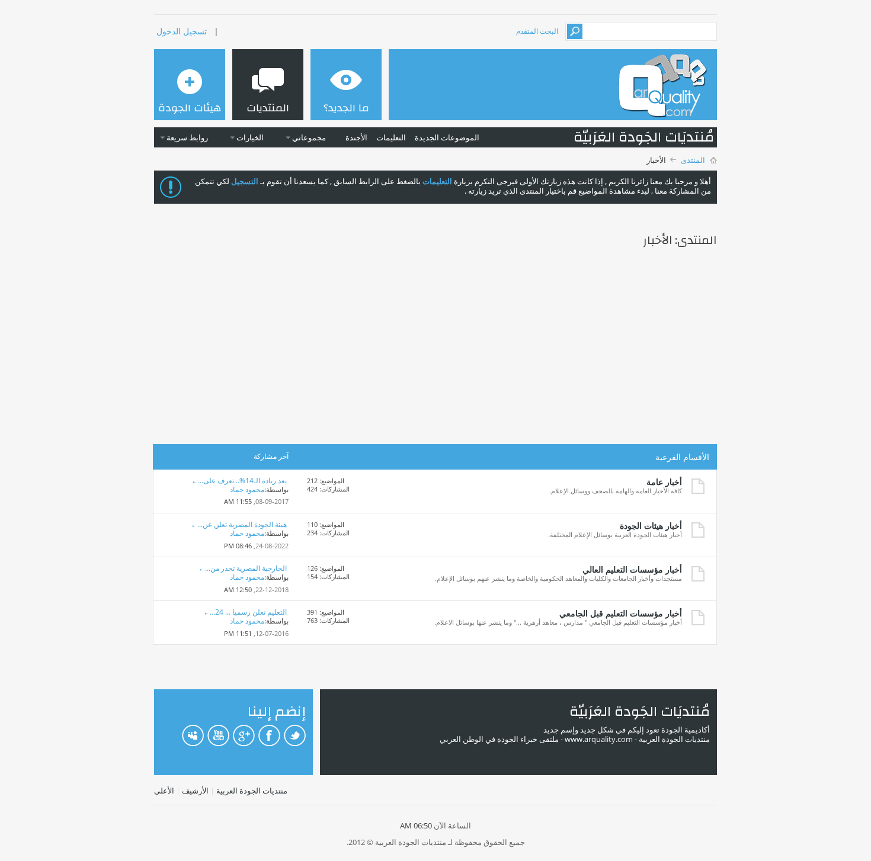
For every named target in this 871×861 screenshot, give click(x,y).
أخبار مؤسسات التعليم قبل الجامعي (620, 613)
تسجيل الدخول (181, 31)
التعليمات (391, 137)
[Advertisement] (435, 348)
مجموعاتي (309, 137)
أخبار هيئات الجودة (651, 525)
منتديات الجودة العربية (251, 790)
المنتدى (693, 160)
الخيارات (250, 137)
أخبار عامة (664, 481)
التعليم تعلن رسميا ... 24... (248, 612)
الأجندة (356, 137)
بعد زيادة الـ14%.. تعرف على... (242, 481)
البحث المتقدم (537, 31)
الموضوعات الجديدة (447, 137)
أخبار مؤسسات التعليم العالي (632, 569)
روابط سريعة (187, 137)
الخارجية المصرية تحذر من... (246, 568)
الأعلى (164, 790)
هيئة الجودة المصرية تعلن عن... (242, 524)
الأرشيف (195, 790)
